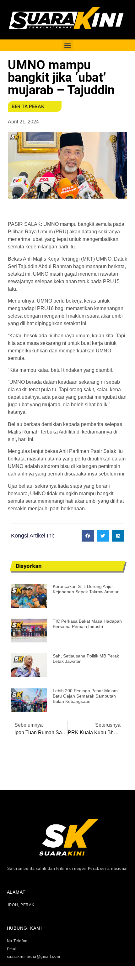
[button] (67, 45)
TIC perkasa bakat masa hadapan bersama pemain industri (87, 624)
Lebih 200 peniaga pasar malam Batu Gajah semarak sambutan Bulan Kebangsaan (85, 696)
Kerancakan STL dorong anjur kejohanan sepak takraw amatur (86, 589)
